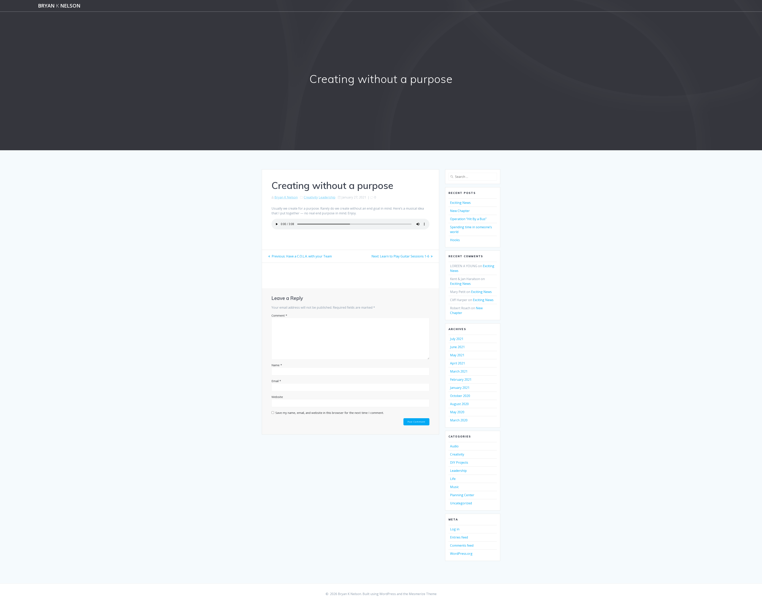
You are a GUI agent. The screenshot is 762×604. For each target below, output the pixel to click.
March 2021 (459, 371)
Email (276, 381)
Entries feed (459, 537)
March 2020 (459, 420)
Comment (279, 315)
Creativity (311, 197)
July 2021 (456, 339)
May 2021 (457, 355)
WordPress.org (461, 553)
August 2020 (459, 404)
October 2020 (460, 396)
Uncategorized (461, 503)
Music (454, 487)
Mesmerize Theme (423, 594)
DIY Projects (459, 462)
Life (453, 479)
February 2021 (460, 379)
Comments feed (461, 545)
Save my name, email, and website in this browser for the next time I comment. (329, 413)
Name (276, 365)
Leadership (327, 197)
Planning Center (462, 495)
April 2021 (457, 363)
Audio (454, 446)
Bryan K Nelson (286, 197)
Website (277, 397)
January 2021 (460, 387)
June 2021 (457, 347)
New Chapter (460, 211)
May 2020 (457, 412)
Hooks (455, 240)
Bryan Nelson (59, 5)
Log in (454, 529)
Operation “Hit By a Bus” (468, 219)
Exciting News (460, 202)
